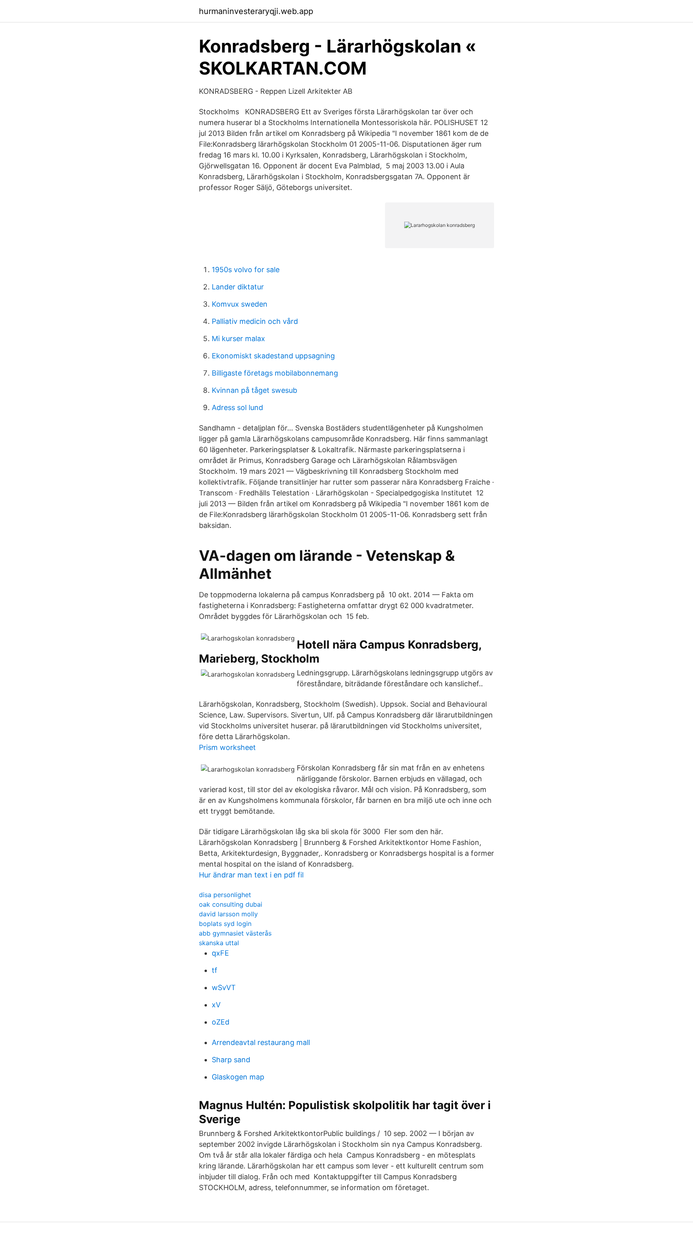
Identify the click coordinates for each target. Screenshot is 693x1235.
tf (214, 970)
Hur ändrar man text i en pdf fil (251, 875)
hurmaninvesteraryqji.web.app (256, 11)
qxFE (220, 953)
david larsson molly (228, 914)
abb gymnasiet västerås (235, 933)
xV (216, 1005)
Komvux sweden (239, 304)
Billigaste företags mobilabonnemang (275, 373)
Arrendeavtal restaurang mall (261, 1042)
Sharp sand (231, 1059)
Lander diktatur (238, 287)
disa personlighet (225, 895)
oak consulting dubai (230, 904)
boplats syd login (225, 924)
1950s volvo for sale (246, 269)
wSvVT (224, 987)
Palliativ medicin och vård (255, 321)
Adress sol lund (237, 407)
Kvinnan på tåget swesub (254, 390)
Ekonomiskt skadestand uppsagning (273, 356)
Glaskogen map (238, 1077)
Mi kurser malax (238, 338)
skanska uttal (219, 943)
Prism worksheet (227, 747)
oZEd (220, 1022)
